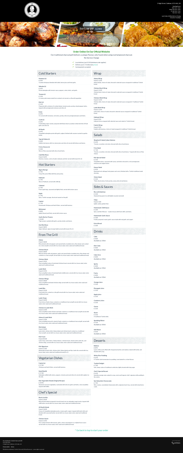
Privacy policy (6, 446)
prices (95, 65)
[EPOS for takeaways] (175, 442)
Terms (12, 446)
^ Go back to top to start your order (91, 430)
